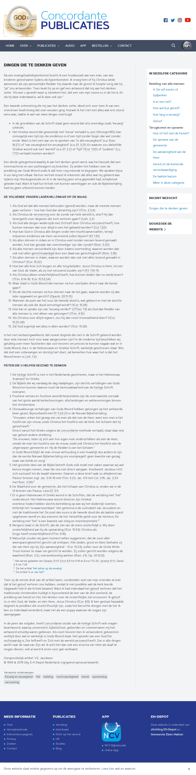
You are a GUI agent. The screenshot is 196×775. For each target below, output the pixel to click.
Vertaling (61, 724)
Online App (112, 750)
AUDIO (69, 46)
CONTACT (125, 46)
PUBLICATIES (46, 46)
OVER (24, 46)
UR (57, 739)
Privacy (11, 739)
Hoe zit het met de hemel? (171, 133)
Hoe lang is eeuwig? (166, 115)
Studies (60, 743)
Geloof (157, 121)
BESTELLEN (100, 46)
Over (10, 724)
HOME (10, 46)
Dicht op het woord (68, 734)
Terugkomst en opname (166, 128)
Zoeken (11, 743)
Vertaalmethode (17, 729)
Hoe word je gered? (166, 108)
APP (83, 46)
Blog (59, 748)
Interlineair (62, 729)
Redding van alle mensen (166, 84)
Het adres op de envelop (47, 568)
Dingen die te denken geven (168, 208)
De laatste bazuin (164, 176)
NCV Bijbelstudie (115, 745)
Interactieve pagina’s (20, 734)
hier (111, 769)
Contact (12, 748)
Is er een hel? (36, 572)
